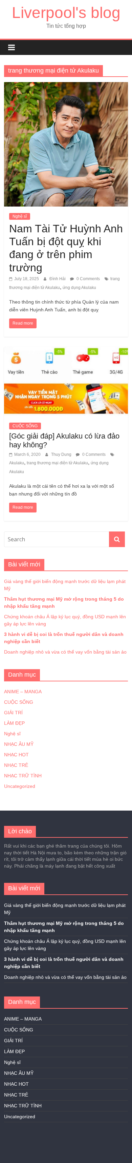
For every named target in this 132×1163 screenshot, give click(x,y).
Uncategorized (19, 786)
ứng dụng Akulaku (79, 287)
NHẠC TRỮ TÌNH (23, 775)
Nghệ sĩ (20, 216)
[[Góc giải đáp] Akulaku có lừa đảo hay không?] (66, 351)
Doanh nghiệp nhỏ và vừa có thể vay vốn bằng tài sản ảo (65, 652)
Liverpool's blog (66, 12)
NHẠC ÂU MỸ (19, 744)
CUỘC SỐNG (25, 426)
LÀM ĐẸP (14, 723)
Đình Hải (58, 278)
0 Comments (87, 278)
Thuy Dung (61, 454)
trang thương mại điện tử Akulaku (57, 463)
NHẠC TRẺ (16, 765)
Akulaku (16, 463)
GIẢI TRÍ (13, 712)
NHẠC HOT (16, 754)
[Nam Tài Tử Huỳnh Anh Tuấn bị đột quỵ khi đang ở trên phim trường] (66, 86)
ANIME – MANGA (23, 691)
